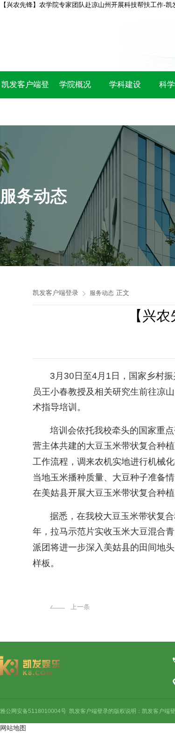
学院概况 (75, 84)
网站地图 (13, 728)
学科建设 (125, 84)
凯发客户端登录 (55, 292)
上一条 (80, 606)
